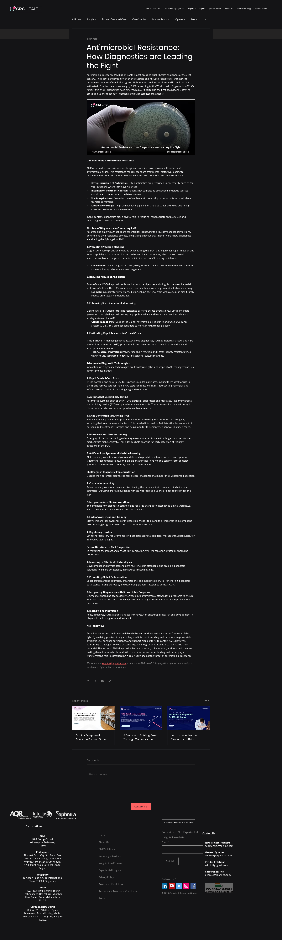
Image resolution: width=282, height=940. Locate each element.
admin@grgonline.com (217, 865)
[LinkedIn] (164, 886)
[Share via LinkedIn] (102, 680)
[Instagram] (186, 886)
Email (164, 842)
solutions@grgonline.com (219, 845)
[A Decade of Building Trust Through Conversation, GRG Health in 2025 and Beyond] (141, 718)
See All (206, 700)
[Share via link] (109, 680)
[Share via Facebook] (88, 680)
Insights (91, 19)
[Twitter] (179, 886)
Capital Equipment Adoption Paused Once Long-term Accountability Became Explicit (93, 737)
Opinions (180, 19)
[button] (153, 8)
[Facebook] (193, 886)
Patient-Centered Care (114, 19)
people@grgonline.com (218, 875)
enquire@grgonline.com (218, 855)
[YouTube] (172, 886)
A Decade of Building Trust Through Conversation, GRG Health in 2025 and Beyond (140, 737)
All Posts (76, 19)
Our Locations (34, 826)
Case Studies (139, 19)
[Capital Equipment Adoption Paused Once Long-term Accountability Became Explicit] (93, 718)
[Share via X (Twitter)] (95, 680)
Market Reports (160, 19)
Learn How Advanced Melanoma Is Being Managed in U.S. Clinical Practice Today (186, 737)
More (194, 19)
